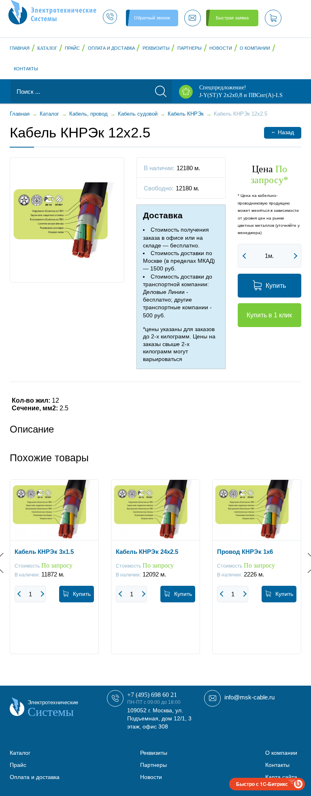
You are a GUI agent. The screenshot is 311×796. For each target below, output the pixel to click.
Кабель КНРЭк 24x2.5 (147, 551)
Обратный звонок (152, 17)
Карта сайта (281, 777)
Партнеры (189, 48)
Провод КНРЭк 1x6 (245, 551)
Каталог (47, 48)
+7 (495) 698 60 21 (152, 694)
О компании (255, 48)
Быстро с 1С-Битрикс (262, 784)
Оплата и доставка (111, 48)
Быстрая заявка (232, 17)
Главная (20, 48)
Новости (220, 48)
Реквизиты (156, 48)
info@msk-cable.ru (249, 697)
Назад (282, 132)
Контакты (26, 68)
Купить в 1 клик (269, 315)
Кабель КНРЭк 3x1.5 (44, 551)
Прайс (72, 48)
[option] (54, 572)
